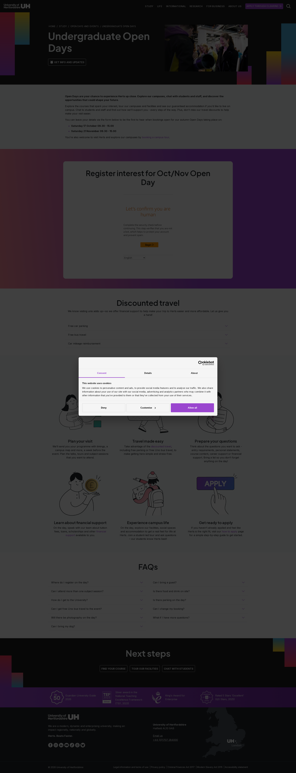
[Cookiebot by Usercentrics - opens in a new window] (200, 363)
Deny (104, 407)
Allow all (192, 407)
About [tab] (194, 373)
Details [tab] (148, 373)
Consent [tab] (101, 373)
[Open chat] (289, 766)
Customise (146, 407)
